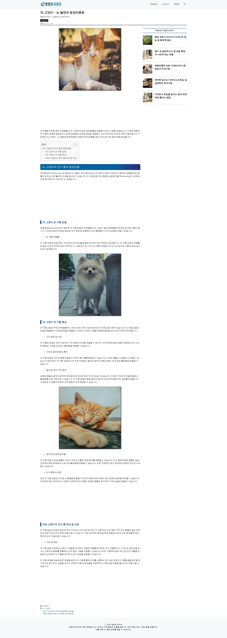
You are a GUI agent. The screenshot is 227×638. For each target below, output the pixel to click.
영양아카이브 (45, 17)
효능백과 (153, 4)
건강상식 (165, 4)
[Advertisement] (90, 111)
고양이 (48, 608)
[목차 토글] (74, 145)
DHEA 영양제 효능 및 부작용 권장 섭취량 (58, 614)
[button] (184, 4)
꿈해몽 (176, 4)
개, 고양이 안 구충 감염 (56, 151)
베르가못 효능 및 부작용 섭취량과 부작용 (58, 611)
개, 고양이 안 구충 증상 (56, 155)
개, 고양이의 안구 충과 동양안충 (57, 148)
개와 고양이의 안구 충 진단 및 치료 (61, 158)
